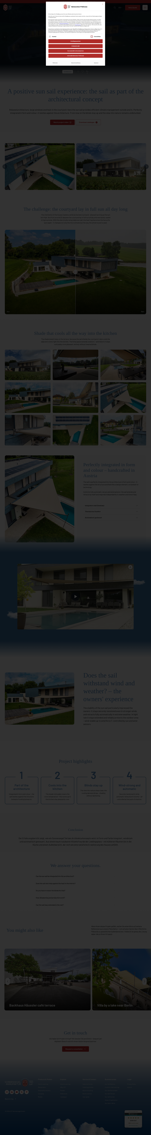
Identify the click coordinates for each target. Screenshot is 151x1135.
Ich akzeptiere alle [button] (75, 46)
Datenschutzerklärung (64, 23)
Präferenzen (55, 62)
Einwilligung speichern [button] (76, 41)
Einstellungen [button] (78, 24)
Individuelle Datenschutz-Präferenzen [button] (75, 55)
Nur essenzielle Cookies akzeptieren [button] (75, 50)
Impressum (96, 62)
